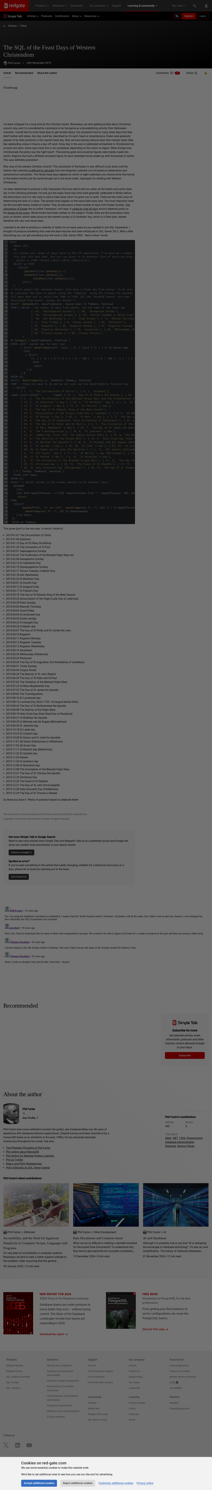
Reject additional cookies (78, 1483)
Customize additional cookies (116, 1483)
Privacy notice (145, 1483)
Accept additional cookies (39, 1483)
